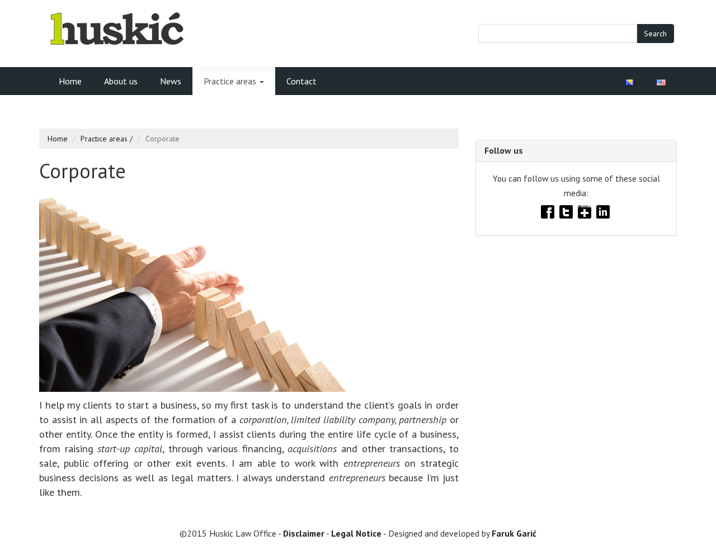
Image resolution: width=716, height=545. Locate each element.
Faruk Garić (514, 533)
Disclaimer (303, 533)
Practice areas (231, 81)
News (170, 81)
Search (655, 34)
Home (70, 81)
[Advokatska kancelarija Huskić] (117, 28)
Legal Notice (356, 533)
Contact (301, 81)
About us (121, 81)
